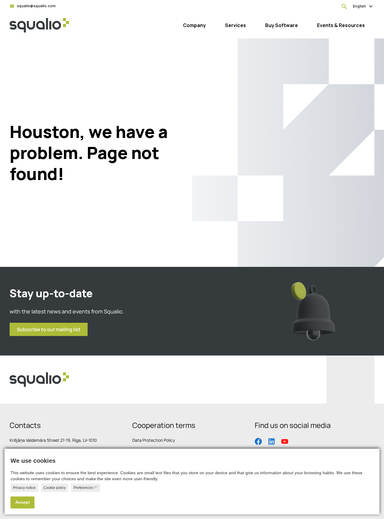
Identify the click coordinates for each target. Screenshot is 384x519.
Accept (22, 502)
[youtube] (284, 440)
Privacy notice (24, 488)
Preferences (83, 488)
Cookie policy (55, 488)
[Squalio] (39, 25)
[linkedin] (271, 440)
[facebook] (258, 440)
